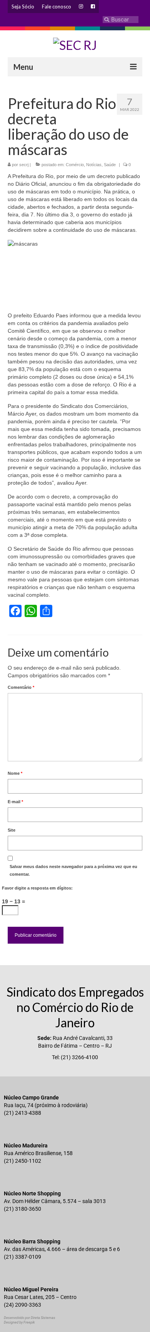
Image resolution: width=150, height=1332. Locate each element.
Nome (15, 773)
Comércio (75, 164)
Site (11, 830)
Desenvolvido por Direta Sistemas (29, 1318)
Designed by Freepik (19, 1322)
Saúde (110, 164)
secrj (23, 164)
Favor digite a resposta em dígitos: (37, 888)
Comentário (21, 687)
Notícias (94, 164)
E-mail (15, 801)
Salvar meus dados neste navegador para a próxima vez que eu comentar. (73, 870)
